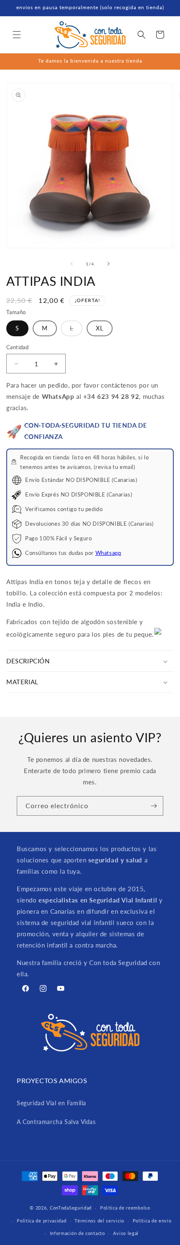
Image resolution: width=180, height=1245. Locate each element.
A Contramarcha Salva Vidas (56, 1121)
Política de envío (152, 1220)
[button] (17, 34)
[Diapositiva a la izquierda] (71, 264)
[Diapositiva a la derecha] (108, 264)
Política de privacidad (41, 1220)
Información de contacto (77, 1233)
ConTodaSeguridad (71, 1207)
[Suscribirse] (153, 806)
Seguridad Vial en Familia (51, 1102)
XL (99, 328)
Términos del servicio (99, 1220)
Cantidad (17, 347)
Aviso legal (126, 1233)
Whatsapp (108, 552)
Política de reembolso (125, 1207)
